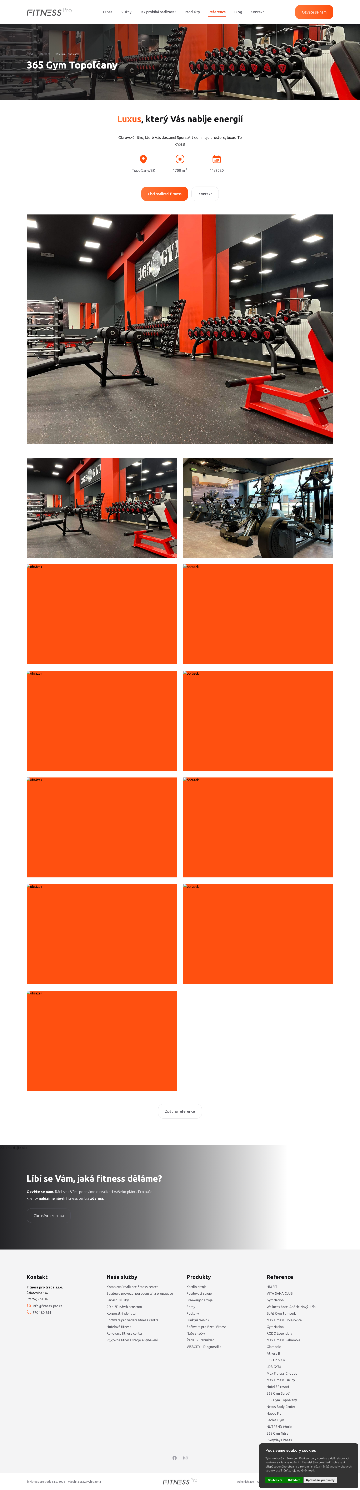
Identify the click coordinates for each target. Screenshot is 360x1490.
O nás (107, 12)
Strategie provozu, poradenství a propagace (140, 1293)
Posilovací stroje (199, 1293)
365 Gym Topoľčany (67, 54)
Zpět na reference (180, 1111)
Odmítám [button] (294, 1480)
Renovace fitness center (124, 1333)
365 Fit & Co (276, 1360)
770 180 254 (41, 1312)
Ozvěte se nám (314, 12)
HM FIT (272, 1287)
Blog (238, 12)
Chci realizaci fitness (164, 194)
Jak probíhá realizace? (158, 12)
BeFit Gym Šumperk (281, 1313)
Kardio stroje (196, 1287)
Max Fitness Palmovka (283, 1340)
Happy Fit (274, 1413)
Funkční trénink (198, 1320)
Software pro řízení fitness (206, 1327)
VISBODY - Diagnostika (204, 1347)
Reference (217, 12)
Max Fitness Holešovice (284, 1320)
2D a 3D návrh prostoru (124, 1307)
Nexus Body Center (281, 1407)
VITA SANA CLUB (280, 1293)
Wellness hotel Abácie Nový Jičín (291, 1307)
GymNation (275, 1300)
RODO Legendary (279, 1333)
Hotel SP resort (278, 1387)
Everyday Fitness (279, 1440)
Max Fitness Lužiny (281, 1380)
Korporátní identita (121, 1313)
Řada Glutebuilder (200, 1340)
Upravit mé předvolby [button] (320, 1480)
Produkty (192, 12)
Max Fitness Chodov (282, 1373)
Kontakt (257, 12)
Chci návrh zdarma (49, 1215)
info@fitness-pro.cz (47, 1306)
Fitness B (273, 1353)
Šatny (191, 1307)
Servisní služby (118, 1300)
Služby (126, 12)
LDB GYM (274, 1367)
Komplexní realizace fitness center (132, 1287)
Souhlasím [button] (275, 1480)
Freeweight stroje (199, 1300)
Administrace (245, 1481)
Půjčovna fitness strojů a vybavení (132, 1340)
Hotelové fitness (119, 1327)
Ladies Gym (275, 1420)
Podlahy (193, 1313)
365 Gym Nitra (277, 1433)
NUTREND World (279, 1427)
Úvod (30, 54)
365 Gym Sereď (278, 1393)
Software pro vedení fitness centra (133, 1320)
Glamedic (274, 1347)
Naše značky (196, 1333)
